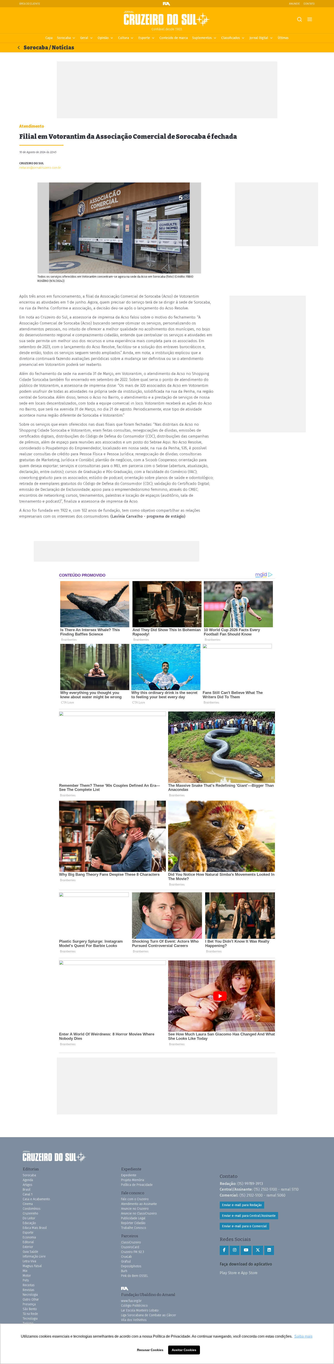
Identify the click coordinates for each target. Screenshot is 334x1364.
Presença (29, 1304)
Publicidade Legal (133, 1218)
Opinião (103, 38)
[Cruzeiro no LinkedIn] (269, 1250)
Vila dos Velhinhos (134, 1320)
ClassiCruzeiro (131, 1242)
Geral (84, 38)
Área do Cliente (29, 3)
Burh (124, 1271)
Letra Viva (29, 1261)
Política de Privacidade (137, 1185)
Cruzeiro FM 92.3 (132, 1252)
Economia (29, 1237)
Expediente (128, 1175)
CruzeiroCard (130, 1247)
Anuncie (294, 3)
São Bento (30, 1309)
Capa (48, 38)
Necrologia (30, 1295)
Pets (26, 1280)
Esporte (144, 38)
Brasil (26, 1190)
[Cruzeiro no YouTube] (246, 1250)
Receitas (29, 1285)
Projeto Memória (132, 1180)
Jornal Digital (258, 38)
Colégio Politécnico (134, 1306)
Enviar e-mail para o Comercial (244, 1226)
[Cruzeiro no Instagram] (234, 1250)
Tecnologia (30, 1319)
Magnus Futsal (32, 1266)
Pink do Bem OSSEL (134, 1276)
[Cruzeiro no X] (258, 1250)
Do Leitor (29, 1218)
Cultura (123, 38)
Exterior (28, 1247)
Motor (27, 1276)
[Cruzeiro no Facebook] (224, 1250)
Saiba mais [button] (303, 1336)
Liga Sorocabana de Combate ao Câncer (148, 1315)
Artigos (27, 1185)
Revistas (28, 1290)
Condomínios (31, 1209)
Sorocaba (64, 38)
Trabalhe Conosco (133, 1228)
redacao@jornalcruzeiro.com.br (40, 167)
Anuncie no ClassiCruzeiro (139, 1213)
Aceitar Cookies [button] (184, 1350)
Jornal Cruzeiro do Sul (167, 19)
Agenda (28, 1180)
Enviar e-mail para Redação (242, 1205)
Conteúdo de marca (174, 38)
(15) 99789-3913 (250, 1183)
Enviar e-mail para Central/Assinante (249, 1216)
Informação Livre (34, 1256)
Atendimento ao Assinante (139, 1204)
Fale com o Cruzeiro (135, 1199)
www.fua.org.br (131, 1301)
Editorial (28, 1242)
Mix (25, 1271)
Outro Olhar (31, 1299)
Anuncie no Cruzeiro (135, 1209)
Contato (309, 3)
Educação (29, 1223)
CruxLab (126, 1257)
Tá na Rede (30, 1314)
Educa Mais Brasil (35, 1228)
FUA (124, 1288)
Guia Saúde (30, 1252)
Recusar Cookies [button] (150, 1350)
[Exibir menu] (309, 19)
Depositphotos (131, 1266)
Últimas (283, 38)
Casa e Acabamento (36, 1199)
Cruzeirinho (30, 1213)
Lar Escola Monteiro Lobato (140, 1310)
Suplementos (202, 38)
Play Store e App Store (238, 1272)
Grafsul (126, 1261)
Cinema (28, 1204)
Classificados (230, 38)
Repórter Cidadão (133, 1223)
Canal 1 (27, 1194)
